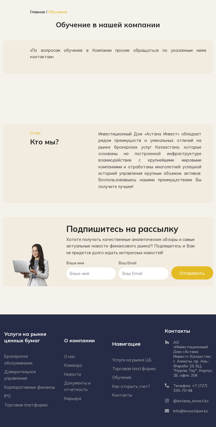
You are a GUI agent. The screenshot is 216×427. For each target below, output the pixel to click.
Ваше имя (75, 263)
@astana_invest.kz (191, 400)
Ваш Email (127, 263)
